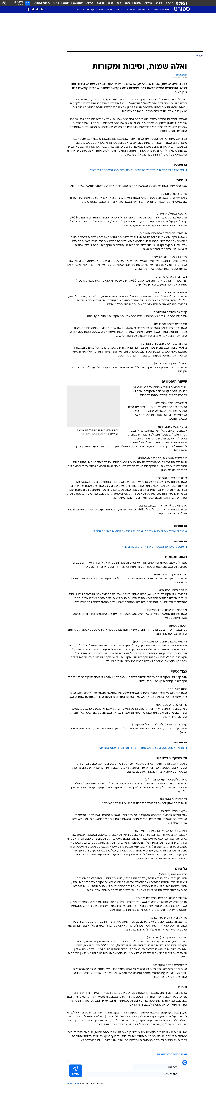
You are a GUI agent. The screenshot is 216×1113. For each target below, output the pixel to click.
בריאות (100, 3)
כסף (119, 3)
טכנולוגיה (78, 3)
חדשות (169, 3)
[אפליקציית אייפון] (37, 9)
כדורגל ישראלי (145, 10)
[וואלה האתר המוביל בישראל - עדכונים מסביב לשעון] (181, 3)
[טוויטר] (33, 9)
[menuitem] (167, 3)
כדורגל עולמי (130, 10)
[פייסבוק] (29, 9)
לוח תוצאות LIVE (162, 10)
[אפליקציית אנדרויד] (42, 9)
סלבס (127, 3)
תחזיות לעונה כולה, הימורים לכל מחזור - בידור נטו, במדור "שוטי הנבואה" (141, 748)
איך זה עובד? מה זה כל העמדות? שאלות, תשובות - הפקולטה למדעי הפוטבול (138, 531)
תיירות (89, 3)
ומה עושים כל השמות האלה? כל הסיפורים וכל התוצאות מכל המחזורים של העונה (136, 170)
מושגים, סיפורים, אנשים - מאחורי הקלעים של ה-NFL (152, 547)
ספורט (159, 3)
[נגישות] (4, 3)
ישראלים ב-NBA (105, 10)
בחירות (148, 3)
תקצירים (91, 10)
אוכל (110, 3)
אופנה (66, 3)
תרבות (137, 3)
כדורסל (118, 10)
